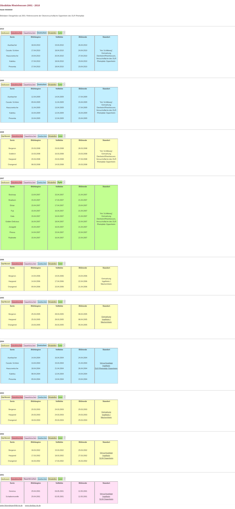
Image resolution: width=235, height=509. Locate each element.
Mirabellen (52, 33)
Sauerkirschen (29, 33)
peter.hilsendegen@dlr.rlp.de (11, 506)
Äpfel (60, 33)
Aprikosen (5, 33)
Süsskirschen (16, 33)
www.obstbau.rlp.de (33, 506)
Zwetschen (42, 136)
